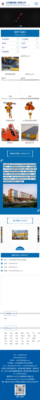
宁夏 (5, 341)
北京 (11, 333)
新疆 (11, 344)
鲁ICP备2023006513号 (9, 382)
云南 (22, 344)
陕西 (33, 341)
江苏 (11, 338)
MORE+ (20, 249)
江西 (16, 338)
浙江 (27, 344)
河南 (29, 336)
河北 (16, 336)
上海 (22, 341)
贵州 (5, 336)
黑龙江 (23, 336)
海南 (11, 336)
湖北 (34, 336)
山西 (27, 341)
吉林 (22, 338)
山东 (16, 341)
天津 (5, 344)
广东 (33, 333)
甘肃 (27, 333)
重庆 (16, 333)
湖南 (5, 338)
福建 (22, 333)
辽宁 (27, 338)
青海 (11, 341)
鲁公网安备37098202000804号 (27, 382)
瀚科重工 (32, 379)
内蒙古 (34, 338)
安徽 (5, 333)
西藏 (16, 344)
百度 (5, 318)
